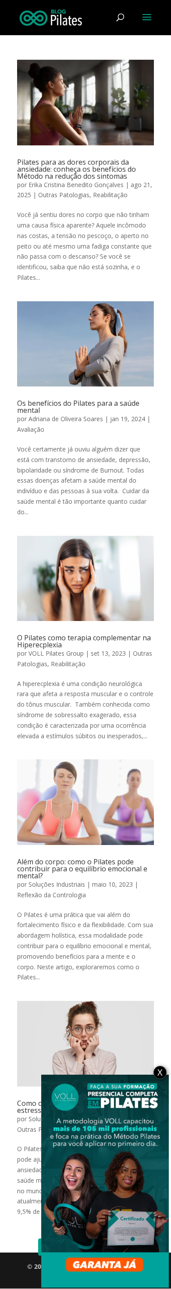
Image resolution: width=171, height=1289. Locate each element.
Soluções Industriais (56, 884)
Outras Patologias (63, 195)
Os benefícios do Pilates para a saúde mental (78, 406)
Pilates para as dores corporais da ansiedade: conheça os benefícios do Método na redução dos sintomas (76, 169)
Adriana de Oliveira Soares (65, 419)
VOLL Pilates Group (56, 653)
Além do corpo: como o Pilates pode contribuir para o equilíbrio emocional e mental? (82, 869)
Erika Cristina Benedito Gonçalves (76, 185)
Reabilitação (110, 195)
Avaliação (30, 429)
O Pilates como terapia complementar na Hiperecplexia (84, 641)
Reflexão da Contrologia (51, 895)
